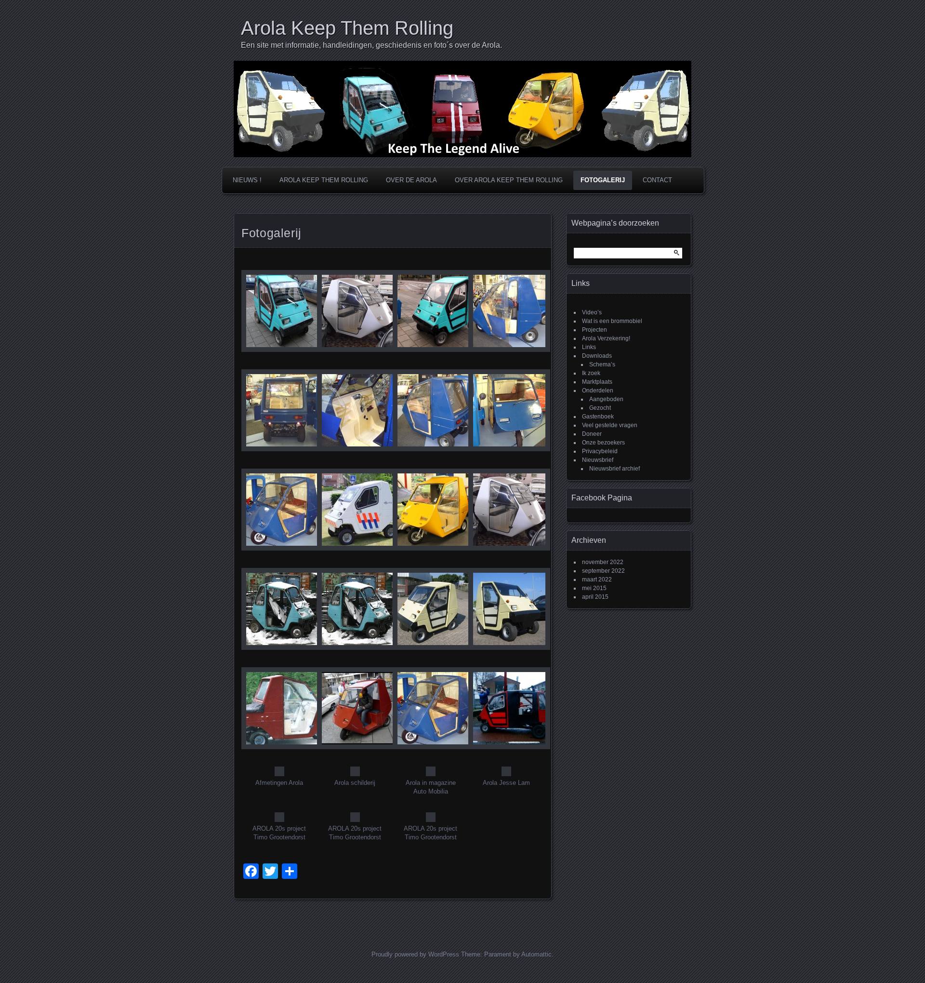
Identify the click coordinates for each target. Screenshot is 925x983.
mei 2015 (594, 588)
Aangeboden (606, 399)
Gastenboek (598, 416)
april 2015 (595, 596)
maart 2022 (597, 579)
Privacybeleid (600, 451)
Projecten (594, 329)
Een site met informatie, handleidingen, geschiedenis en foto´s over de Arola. (371, 45)
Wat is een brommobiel (612, 321)
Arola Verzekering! (606, 338)
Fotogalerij (603, 180)
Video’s (592, 312)
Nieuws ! (247, 180)
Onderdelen (597, 390)
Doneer (592, 434)
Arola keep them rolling (323, 180)
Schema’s (602, 364)
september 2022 (603, 570)
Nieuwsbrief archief (614, 468)
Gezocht (600, 407)
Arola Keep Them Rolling (347, 28)
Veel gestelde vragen (609, 425)
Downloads (597, 355)
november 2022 (602, 562)
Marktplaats (597, 381)
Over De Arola (411, 180)
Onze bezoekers (603, 442)
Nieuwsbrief (597, 460)
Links (589, 347)
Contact (657, 180)
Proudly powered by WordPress (415, 954)
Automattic (536, 954)
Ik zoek (591, 373)
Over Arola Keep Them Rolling (509, 180)
